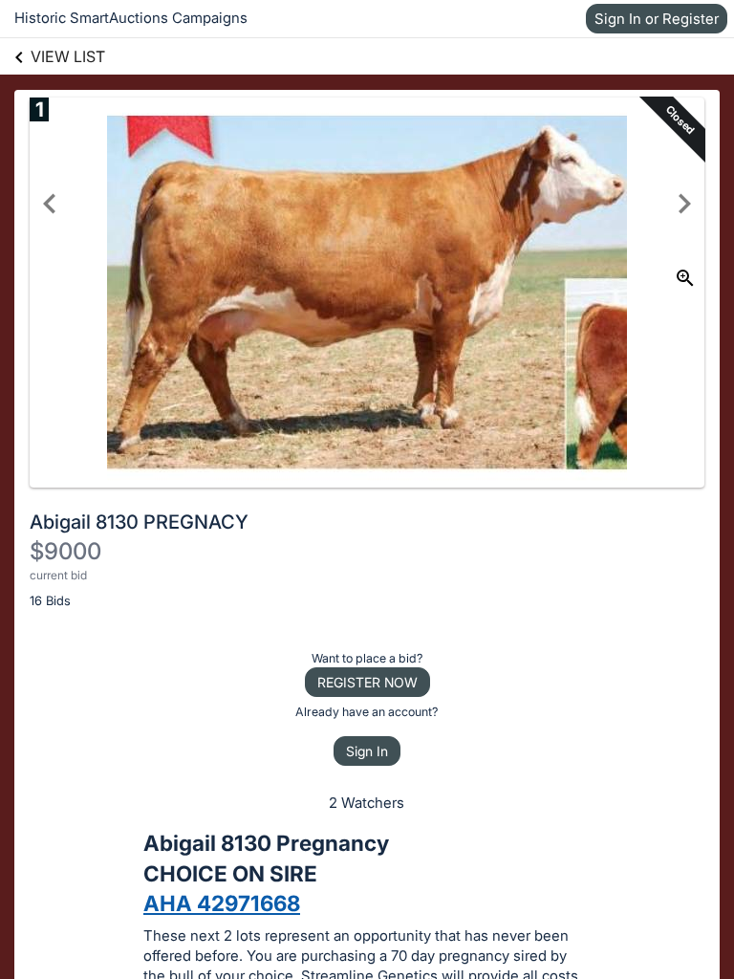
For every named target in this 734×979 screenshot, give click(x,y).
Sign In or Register (656, 19)
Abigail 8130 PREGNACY (139, 522)
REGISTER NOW (367, 682)
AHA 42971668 (221, 903)
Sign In (367, 751)
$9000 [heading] (65, 551)
